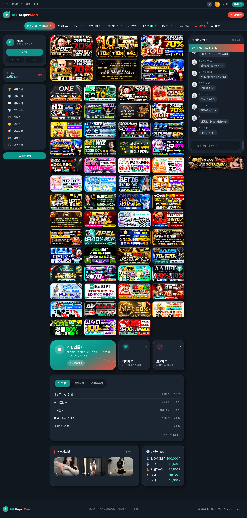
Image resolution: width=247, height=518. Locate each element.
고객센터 (238, 15)
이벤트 (14, 137)
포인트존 (132, 25)
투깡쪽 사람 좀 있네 (64, 394)
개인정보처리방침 (107, 509)
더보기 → (130, 452)
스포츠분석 (97, 383)
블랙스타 (202, 61)
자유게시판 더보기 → (171, 434)
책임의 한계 (123, 509)
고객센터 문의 (25, 156)
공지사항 (184, 25)
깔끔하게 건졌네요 (64, 426)
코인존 (14, 124)
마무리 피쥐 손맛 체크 (65, 418)
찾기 (34, 59)
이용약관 (92, 509)
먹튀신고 (15, 96)
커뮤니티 (15, 103)
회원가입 (238, 4)
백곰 (200, 128)
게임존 (14, 117)
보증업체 (15, 89)
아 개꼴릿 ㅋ (60, 402)
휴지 (200, 94)
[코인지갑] (217, 4)
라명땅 (201, 83)
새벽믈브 (58, 410)
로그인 (225, 4)
